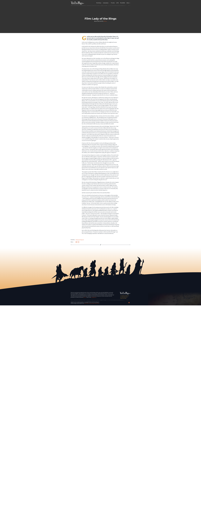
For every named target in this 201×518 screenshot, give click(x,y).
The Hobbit (122, 2)
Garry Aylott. (86, 303)
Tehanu (105, 21)
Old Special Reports (79, 239)
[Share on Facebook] (78, 242)
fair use (85, 297)
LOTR (117, 2)
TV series (113, 2)
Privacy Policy (91, 303)
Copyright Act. (93, 297)
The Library (98, 2)
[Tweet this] (76, 242)
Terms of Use (96, 303)
